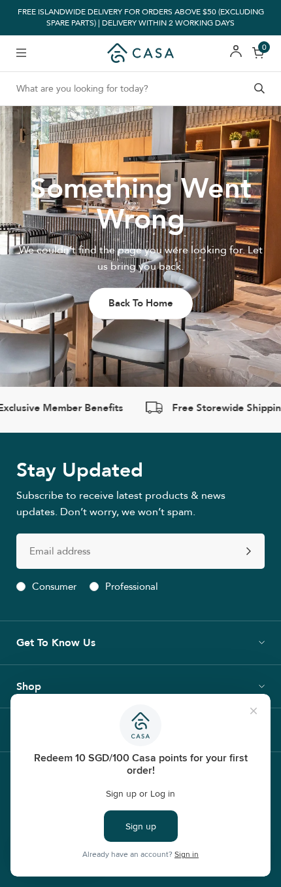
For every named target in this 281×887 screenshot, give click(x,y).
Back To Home (140, 303)
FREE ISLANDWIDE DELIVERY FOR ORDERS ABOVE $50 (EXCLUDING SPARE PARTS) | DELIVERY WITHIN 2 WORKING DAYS (141, 18)
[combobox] (140, 88)
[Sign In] (236, 53)
